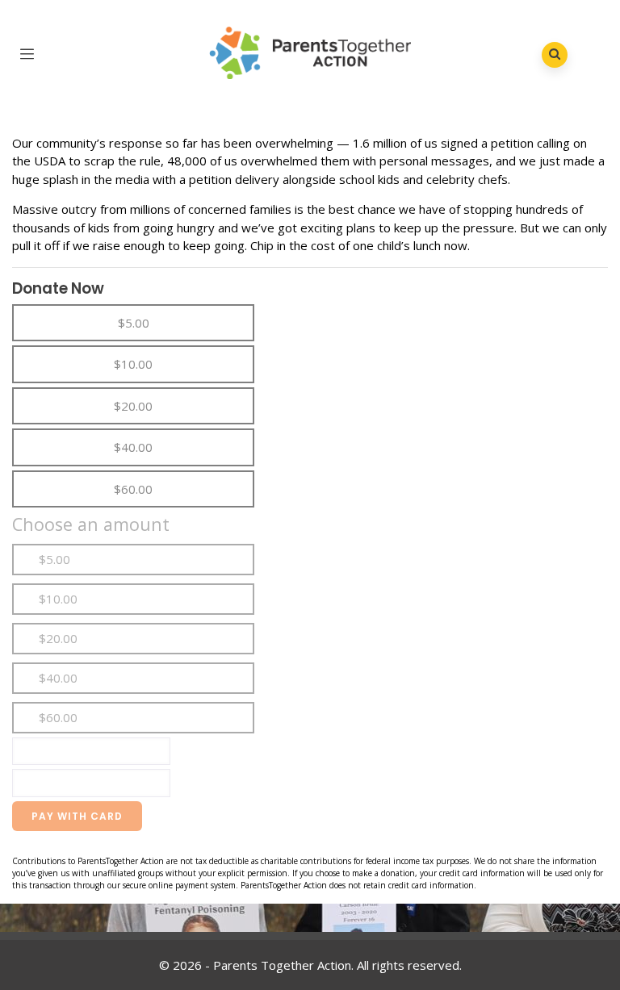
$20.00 (58, 638)
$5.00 (54, 559)
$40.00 (58, 678)
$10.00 (58, 599)
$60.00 (58, 717)
